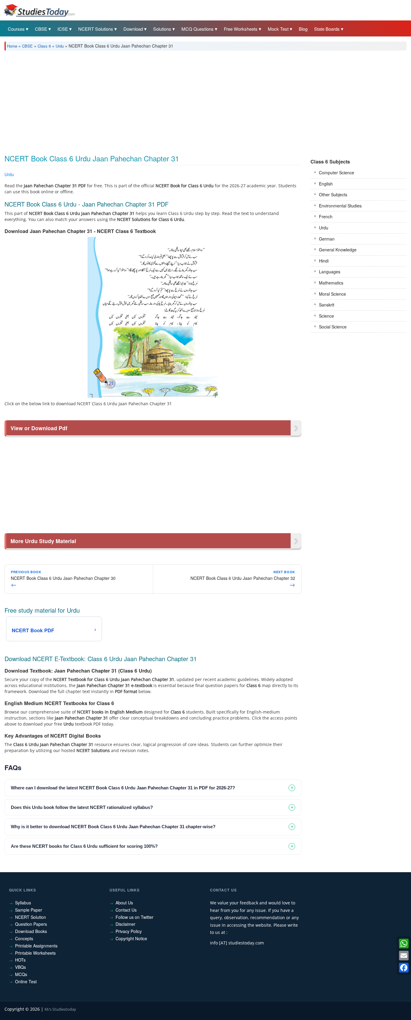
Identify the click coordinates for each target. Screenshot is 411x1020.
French (325, 216)
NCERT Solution (30, 917)
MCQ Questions (197, 29)
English (326, 184)
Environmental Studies (340, 206)
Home (12, 46)
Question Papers (31, 924)
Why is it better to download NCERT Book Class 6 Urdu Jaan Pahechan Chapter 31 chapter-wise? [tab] (113, 826)
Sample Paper (28, 910)
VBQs (20, 967)
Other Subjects (333, 194)
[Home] (39, 9)
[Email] (404, 956)
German (327, 239)
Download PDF (285, 175)
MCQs (21, 974)
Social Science (333, 327)
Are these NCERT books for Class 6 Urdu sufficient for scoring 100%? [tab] (84, 846)
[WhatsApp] (404, 944)
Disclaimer (125, 924)
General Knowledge (338, 250)
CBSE (41, 29)
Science (326, 316)
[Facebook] (404, 968)
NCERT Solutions (95, 29)
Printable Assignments (36, 946)
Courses (16, 29)
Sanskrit (326, 305)
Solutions (162, 29)
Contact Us (126, 910)
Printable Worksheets (35, 953)
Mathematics (331, 283)
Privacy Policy (129, 931)
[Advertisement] (185, 100)
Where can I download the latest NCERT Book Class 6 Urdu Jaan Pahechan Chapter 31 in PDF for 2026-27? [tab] (123, 787)
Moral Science (332, 294)
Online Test (26, 981)
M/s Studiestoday (60, 1009)
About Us (124, 903)
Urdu (60, 46)
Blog (303, 29)
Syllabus (23, 903)
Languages (329, 272)
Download (133, 29)
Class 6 (44, 46)
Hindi (324, 261)
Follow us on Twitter (134, 917)
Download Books (31, 931)
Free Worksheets (241, 29)
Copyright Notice (131, 938)
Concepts (24, 938)
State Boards (327, 29)
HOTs (20, 960)
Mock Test (278, 29)
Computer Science (336, 172)
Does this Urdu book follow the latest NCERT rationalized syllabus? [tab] (82, 807)
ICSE (62, 29)
